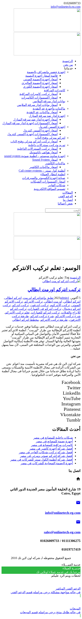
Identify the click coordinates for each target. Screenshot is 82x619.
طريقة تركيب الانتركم (54, 319)
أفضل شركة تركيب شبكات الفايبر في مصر (46, 452)
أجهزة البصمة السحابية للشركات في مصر (47, 463)
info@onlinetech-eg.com (65, 6)
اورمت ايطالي (53, 301)
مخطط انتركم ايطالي (25, 319)
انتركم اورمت (31, 298)
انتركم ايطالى (13, 298)
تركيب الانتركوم (60, 305)
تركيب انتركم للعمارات (45, 312)
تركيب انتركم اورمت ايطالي (54, 289)
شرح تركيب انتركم (42, 316)
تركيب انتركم (20, 305)
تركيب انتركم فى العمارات (44, 308)
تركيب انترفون (39, 305)
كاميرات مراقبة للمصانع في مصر (52, 445)
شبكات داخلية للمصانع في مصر (53, 437)
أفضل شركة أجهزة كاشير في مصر (51, 448)
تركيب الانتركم (33, 301)
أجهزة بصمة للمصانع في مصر (54, 441)
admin (64, 298)
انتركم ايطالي (72, 301)
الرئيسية (75, 277)
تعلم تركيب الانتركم (17, 312)
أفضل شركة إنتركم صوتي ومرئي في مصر (46, 456)
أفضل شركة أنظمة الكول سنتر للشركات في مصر (41, 459)
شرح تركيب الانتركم (67, 316)
